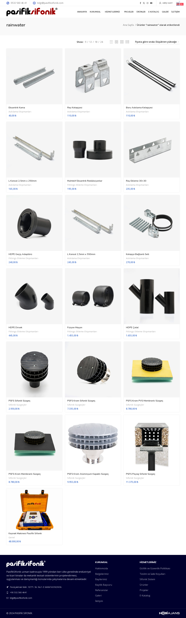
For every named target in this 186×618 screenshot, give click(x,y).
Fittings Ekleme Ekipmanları (82, 184)
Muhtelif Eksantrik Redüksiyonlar (84, 180)
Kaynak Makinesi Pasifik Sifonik (25, 533)
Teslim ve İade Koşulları (152, 574)
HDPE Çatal (132, 327)
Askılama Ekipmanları (20, 111)
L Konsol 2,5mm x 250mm (23, 180)
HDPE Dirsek (15, 327)
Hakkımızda (101, 568)
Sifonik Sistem (147, 579)
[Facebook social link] (140, 3)
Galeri (98, 595)
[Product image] (34, 76)
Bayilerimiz (101, 579)
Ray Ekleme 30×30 (136, 180)
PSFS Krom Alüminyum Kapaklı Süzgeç (88, 474)
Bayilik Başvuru (103, 584)
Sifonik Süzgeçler (18, 404)
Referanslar (101, 590)
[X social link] (144, 3)
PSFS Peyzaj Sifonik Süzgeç (140, 474)
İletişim (99, 601)
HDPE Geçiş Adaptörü (20, 254)
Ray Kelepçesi (74, 107)
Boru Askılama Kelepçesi (139, 107)
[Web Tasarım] (169, 613)
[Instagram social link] (147, 3)
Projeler (144, 590)
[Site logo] (32, 11)
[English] (178, 4)
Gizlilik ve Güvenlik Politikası (155, 568)
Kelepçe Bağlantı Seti (137, 254)
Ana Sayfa (128, 25)
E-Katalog (145, 595)
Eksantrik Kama (17, 107)
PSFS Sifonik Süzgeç (19, 400)
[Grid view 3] (122, 42)
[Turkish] (182, 4)
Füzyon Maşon (74, 327)
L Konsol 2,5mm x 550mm (81, 254)
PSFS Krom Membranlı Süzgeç (25, 474)
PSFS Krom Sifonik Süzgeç (81, 400)
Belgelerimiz (102, 574)
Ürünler (144, 584)
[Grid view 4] (127, 42)
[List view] (111, 42)
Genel (12, 537)
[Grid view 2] (116, 42)
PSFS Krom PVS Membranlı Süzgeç (144, 400)
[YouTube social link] (151, 3)
